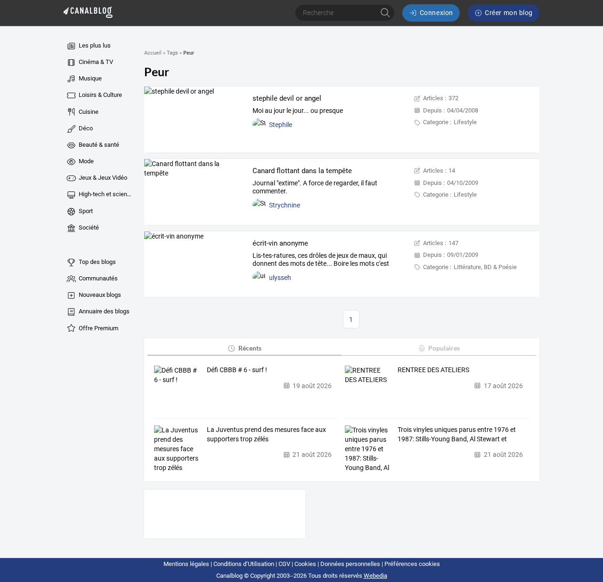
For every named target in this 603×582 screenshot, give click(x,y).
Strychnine (284, 205)
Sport (85, 211)
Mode (85, 161)
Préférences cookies (412, 563)
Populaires (444, 348)
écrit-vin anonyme (280, 243)
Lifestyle (465, 122)
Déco (85, 128)
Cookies (305, 563)
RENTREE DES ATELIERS (433, 370)
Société (88, 227)
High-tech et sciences (105, 194)
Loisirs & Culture (99, 94)
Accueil (153, 53)
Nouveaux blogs (99, 294)
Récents (249, 348)
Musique (89, 78)
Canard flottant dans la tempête (302, 171)
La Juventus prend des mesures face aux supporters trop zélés (266, 434)
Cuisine (87, 111)
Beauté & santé (98, 144)
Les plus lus (94, 45)
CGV (284, 563)
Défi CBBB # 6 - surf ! (237, 370)
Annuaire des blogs (103, 311)
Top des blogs (96, 261)
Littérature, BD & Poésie (485, 267)
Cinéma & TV (95, 61)
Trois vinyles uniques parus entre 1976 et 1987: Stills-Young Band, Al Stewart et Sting (457, 435)
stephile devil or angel (287, 98)
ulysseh (280, 277)
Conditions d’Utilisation (243, 563)
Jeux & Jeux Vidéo (102, 177)
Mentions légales (186, 563)
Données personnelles (350, 563)
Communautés (97, 278)
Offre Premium (97, 328)
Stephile (280, 124)
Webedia (375, 575)
